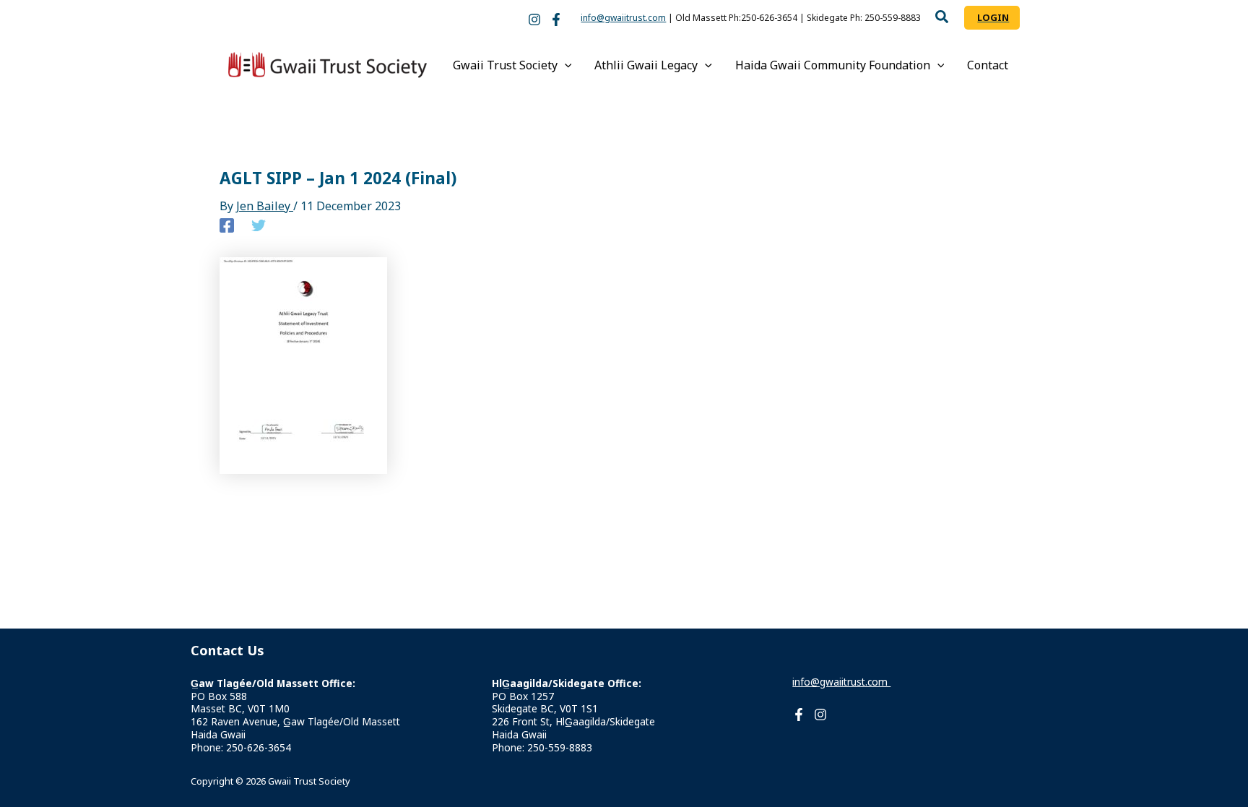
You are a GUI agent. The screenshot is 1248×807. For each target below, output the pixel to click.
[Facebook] (556, 19)
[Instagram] (534, 19)
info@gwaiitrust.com (623, 18)
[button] (942, 18)
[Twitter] (258, 225)
